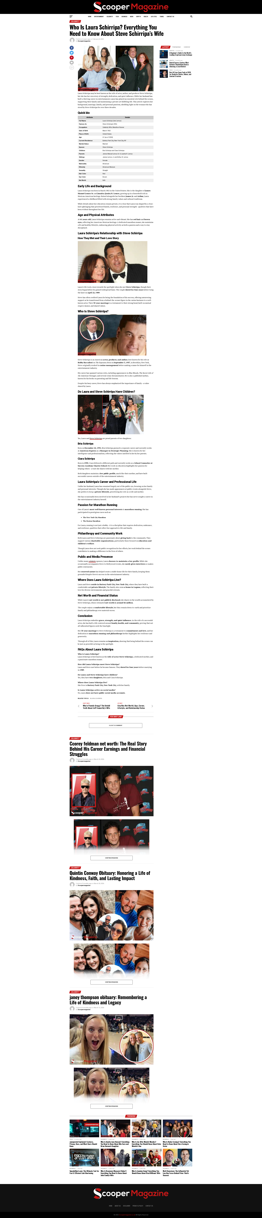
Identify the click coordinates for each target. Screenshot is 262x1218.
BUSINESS (124, 16)
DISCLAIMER (126, 1206)
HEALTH (146, 16)
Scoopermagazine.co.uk (127, 1215)
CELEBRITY (110, 16)
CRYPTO (138, 16)
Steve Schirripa (96, 438)
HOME (89, 16)
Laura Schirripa (96, 698)
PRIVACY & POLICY (138, 1206)
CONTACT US (170, 16)
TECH (117, 16)
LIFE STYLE (154, 16)
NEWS (131, 16)
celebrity (92, 561)
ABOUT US (118, 1206)
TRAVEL (162, 16)
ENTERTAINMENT (99, 16)
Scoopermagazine (84, 41)
